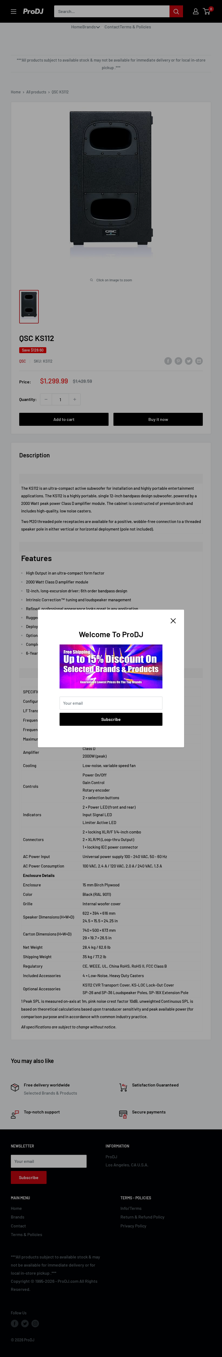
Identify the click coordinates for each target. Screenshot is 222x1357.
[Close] (173, 620)
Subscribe (111, 719)
